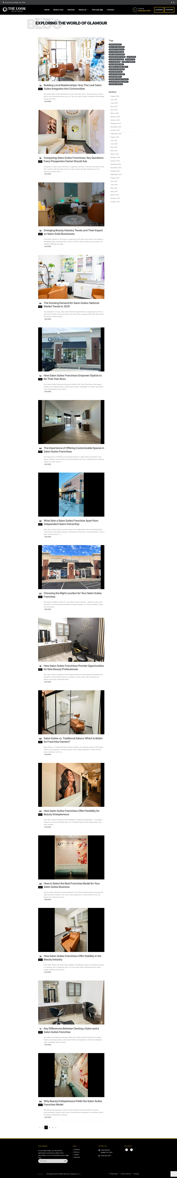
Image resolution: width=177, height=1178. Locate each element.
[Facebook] (126, 1149)
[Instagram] (131, 1149)
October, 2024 (115, 171)
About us (82, 10)
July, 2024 (114, 181)
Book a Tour (58, 10)
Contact (110, 10)
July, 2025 (114, 140)
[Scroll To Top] (173, 1176)
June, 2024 (114, 184)
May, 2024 (114, 188)
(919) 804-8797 (106, 1155)
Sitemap (136, 1174)
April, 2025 (114, 150)
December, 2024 (116, 164)
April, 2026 (114, 110)
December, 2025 (116, 123)
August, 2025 (115, 137)
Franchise (77, 1157)
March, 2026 (115, 113)
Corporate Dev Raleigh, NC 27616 (15, 2)
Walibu (79, 1174)
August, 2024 (115, 178)
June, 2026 (114, 103)
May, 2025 (114, 147)
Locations (77, 1149)
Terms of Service (126, 1174)
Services (71, 10)
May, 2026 (114, 106)
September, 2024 (116, 174)
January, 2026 (115, 120)
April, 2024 (114, 191)
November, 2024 (116, 167)
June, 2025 (114, 144)
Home (46, 10)
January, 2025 (115, 161)
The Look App (97, 10)
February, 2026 (115, 116)
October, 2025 (115, 130)
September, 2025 (116, 133)
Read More (48, 101)
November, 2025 (116, 127)
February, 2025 (115, 157)
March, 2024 (115, 195)
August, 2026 (115, 96)
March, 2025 (115, 154)
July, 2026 (114, 99)
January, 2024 (115, 201)
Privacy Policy (114, 1174)
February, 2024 (115, 198)
